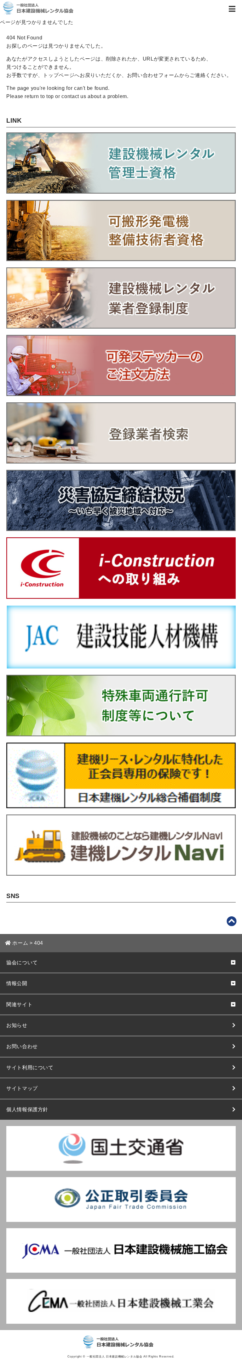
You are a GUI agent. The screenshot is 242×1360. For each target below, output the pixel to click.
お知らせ (16, 1025)
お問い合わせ (22, 1046)
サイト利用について (30, 1067)
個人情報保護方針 (27, 1109)
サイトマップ (22, 1088)
